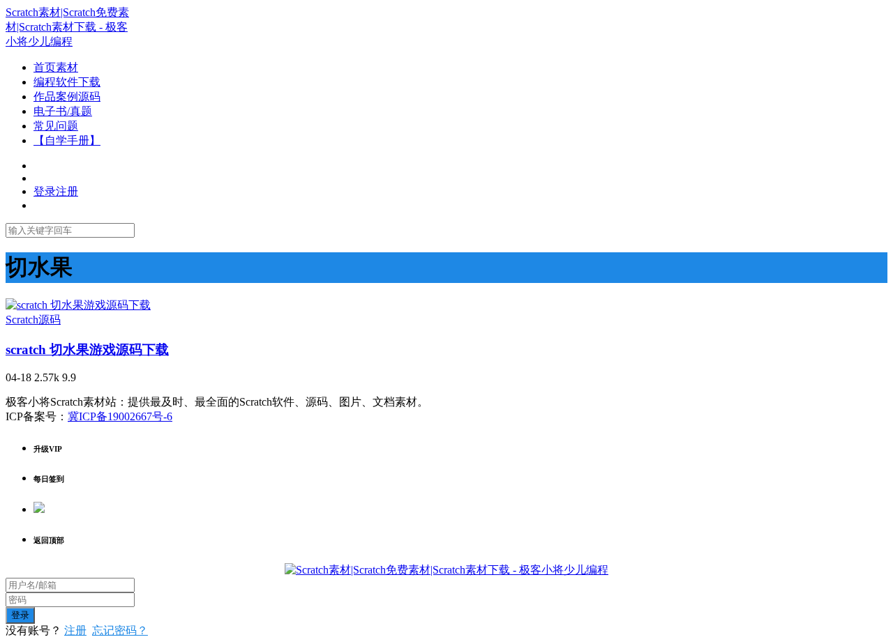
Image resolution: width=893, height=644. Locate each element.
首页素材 (55, 67)
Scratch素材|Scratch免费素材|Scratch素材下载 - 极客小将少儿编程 (67, 26)
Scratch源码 (33, 319)
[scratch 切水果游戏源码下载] (78, 305)
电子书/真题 (62, 111)
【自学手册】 (66, 140)
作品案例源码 (66, 96)
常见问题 (55, 126)
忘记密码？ (120, 630)
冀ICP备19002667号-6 (120, 416)
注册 (75, 630)
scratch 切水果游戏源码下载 (87, 349)
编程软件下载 (66, 82)
